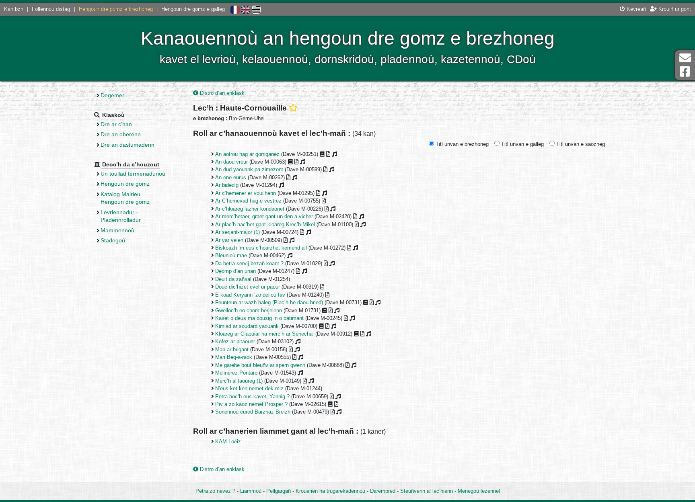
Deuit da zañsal (233, 279)
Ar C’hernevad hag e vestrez (248, 201)
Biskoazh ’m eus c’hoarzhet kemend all (261, 248)
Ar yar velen (229, 240)
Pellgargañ (278, 491)
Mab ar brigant (232, 349)
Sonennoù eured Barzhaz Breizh (252, 412)
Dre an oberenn (121, 134)
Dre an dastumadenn (127, 144)
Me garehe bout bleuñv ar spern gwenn (260, 365)
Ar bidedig (227, 185)
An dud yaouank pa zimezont (249, 169)
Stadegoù (113, 240)
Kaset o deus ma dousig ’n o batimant (259, 318)
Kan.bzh (13, 9)
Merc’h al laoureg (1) (239, 381)
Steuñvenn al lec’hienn (426, 491)
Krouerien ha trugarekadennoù (330, 491)
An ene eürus (230, 177)
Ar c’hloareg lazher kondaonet (249, 209)
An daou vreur (231, 162)
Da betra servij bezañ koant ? (249, 263)
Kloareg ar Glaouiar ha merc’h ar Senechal (264, 334)
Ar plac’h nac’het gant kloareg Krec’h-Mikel (265, 224)
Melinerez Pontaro (236, 373)
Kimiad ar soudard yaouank (247, 326)
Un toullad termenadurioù (133, 173)
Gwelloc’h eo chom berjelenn (248, 310)
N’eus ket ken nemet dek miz (249, 388)
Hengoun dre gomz (125, 183)
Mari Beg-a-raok (233, 357)
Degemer (112, 95)
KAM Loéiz (228, 441)
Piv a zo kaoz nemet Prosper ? (251, 404)
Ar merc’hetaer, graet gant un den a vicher (264, 216)
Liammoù (250, 491)
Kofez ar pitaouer (235, 341)
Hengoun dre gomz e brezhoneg (116, 9)
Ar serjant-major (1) (237, 232)
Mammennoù (117, 230)
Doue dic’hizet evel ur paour (247, 287)
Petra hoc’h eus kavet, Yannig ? (252, 396)
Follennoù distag (51, 9)
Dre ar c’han (116, 124)
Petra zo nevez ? (215, 491)
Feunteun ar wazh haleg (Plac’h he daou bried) (269, 302)
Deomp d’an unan (235, 271)
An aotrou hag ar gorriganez (247, 154)
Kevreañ (635, 9)
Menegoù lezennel (479, 491)
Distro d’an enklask (221, 93)
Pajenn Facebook (685, 72)
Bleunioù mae (231, 255)
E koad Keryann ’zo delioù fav (250, 295)
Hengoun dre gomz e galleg (193, 9)
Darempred (382, 491)
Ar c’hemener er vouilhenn (245, 193)
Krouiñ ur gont (674, 9)
